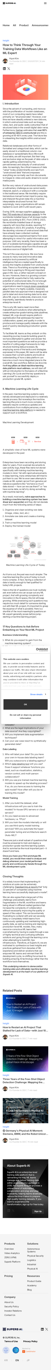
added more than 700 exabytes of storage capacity (24, 213)
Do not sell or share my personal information (25, 716)
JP (28, 1360)
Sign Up (38, 1211)
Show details (36, 694)
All (14, 25)
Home (6, 25)
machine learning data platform (18, 410)
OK (25, 704)
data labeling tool (20, 764)
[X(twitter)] (8, 68)
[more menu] (45, 3)
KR (6, 1360)
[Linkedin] (4, 68)
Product (24, 25)
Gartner (19, 130)
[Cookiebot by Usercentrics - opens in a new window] (36, 649)
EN (17, 1360)
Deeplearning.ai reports (26, 887)
